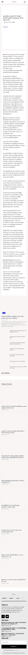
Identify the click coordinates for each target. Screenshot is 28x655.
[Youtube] (7, 616)
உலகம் (4, 312)
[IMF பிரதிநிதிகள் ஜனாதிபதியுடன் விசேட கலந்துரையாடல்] (14, 470)
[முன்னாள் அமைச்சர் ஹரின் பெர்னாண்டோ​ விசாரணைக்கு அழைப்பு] (14, 421)
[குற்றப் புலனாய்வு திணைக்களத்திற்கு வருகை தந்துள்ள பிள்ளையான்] (14, 396)
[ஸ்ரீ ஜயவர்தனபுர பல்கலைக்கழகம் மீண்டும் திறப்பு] (5, 337)
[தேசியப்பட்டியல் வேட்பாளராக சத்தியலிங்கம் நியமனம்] (14, 569)
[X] (11, 9)
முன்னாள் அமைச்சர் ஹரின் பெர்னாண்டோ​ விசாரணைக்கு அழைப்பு (13, 431)
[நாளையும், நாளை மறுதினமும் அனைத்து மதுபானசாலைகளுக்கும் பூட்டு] (5, 343)
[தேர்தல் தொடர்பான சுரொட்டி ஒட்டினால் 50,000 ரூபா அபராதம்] (5, 367)
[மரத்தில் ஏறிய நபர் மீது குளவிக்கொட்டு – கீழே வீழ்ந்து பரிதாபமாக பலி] (5, 331)
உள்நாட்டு (5, 26)
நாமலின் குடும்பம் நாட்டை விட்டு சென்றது (17, 361)
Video (2, 625)
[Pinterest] (15, 9)
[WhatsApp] (18, 9)
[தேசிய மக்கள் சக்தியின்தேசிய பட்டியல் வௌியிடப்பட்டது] (14, 545)
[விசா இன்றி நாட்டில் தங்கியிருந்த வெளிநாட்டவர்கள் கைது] (14, 495)
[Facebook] (8, 9)
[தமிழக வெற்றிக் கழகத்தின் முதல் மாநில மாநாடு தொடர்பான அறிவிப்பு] (14, 306)
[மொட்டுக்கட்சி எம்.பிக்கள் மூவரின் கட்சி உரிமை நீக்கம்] (5, 355)
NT (24, 653)
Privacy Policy (16, 650)
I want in (13, 646)
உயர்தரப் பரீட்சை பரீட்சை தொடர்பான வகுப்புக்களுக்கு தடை (12, 531)
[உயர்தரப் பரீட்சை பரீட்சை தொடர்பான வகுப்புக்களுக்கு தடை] (14, 520)
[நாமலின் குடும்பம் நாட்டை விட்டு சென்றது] (5, 361)
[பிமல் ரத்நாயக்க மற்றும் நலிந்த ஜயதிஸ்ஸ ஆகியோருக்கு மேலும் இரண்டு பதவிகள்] (14, 445)
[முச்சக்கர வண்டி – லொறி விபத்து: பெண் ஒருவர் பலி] (5, 349)
